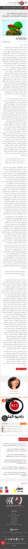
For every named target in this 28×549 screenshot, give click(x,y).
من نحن (14, 513)
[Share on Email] (17, 38)
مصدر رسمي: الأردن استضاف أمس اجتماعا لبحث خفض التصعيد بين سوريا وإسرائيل (14, 474)
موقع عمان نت (12, 2)
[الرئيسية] (21, 3)
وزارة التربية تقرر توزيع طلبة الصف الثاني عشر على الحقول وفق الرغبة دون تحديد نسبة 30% (14, 461)
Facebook (6, 539)
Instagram (8, 539)
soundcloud (14, 539)
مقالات (19, 369)
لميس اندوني (14, 391)
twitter (22, 539)
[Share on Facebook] (25, 38)
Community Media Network (16, 543)
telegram (16, 539)
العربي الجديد (23, 44)
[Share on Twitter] (22, 38)
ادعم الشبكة (14, 522)
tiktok (19, 539)
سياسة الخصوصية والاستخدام (14, 524)
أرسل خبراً (14, 520)
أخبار (24, 369)
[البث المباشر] (3, 542)
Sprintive (9, 532)
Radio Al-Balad (24, 433)
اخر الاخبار (23, 439)
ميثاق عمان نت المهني (14, 515)
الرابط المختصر (5, 41)
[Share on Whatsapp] (20, 38)
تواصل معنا (14, 519)
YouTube (11, 539)
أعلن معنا (14, 517)
